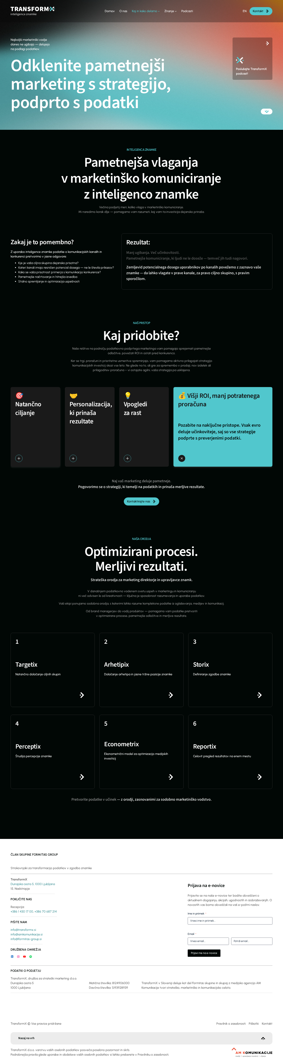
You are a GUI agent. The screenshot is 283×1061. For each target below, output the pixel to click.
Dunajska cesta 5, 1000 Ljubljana (33, 884)
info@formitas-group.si (26, 939)
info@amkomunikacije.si (27, 934)
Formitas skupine (203, 983)
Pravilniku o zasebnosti (153, 1054)
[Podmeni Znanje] (176, 11)
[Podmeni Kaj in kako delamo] (159, 11)
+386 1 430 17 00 (22, 911)
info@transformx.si (23, 930)
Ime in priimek (197, 913)
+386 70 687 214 (45, 911)
